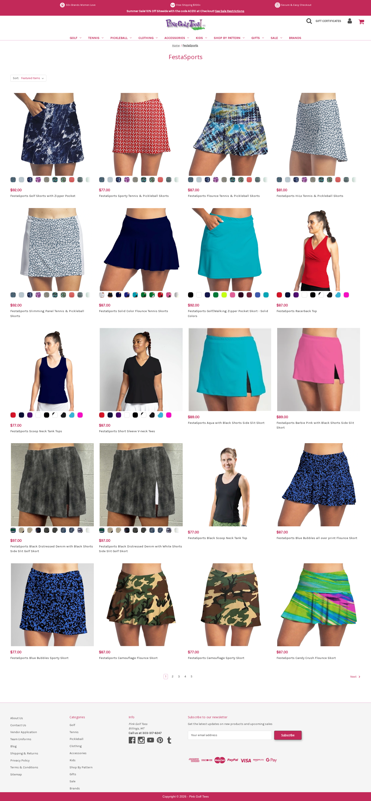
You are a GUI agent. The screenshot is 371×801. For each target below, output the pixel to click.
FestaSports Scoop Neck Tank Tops (36, 431)
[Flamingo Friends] (13, 179)
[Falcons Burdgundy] (249, 295)
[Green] (216, 295)
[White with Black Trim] (321, 295)
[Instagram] (141, 740)
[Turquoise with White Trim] (338, 295)
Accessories (174, 38)
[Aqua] (266, 295)
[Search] (308, 22)
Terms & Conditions (24, 767)
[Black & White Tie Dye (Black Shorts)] (80, 530)
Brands (295, 38)
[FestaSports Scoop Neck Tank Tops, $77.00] (52, 369)
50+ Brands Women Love (81, 4)
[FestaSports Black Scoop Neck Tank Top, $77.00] (230, 484)
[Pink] (346, 295)
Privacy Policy (20, 760)
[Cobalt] (257, 295)
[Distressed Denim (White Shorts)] (72, 530)
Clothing (146, 38)
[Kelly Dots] (88, 179)
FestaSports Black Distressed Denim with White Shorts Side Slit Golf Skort (140, 548)
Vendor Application (23, 732)
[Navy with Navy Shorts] (118, 295)
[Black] (190, 295)
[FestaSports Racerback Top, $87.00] (318, 249)
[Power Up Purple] (63, 179)
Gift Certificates (328, 21)
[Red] (279, 295)
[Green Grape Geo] (80, 179)
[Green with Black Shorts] (143, 295)
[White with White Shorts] (102, 295)
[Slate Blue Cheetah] (21, 179)
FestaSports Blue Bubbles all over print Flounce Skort (317, 538)
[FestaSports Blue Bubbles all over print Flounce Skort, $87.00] (318, 484)
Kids (199, 38)
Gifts (255, 38)
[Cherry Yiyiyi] (72, 179)
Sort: (16, 78)
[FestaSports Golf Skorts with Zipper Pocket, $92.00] (52, 134)
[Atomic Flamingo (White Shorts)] (30, 530)
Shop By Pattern (227, 38)
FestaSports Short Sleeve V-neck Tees (127, 431)
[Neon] (224, 295)
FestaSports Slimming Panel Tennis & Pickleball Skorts (47, 313)
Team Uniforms (20, 739)
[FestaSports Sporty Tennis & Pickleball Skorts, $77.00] (141, 134)
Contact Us (18, 725)
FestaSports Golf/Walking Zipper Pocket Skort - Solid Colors (228, 313)
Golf (73, 38)
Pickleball (119, 38)
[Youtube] (150, 740)
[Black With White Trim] (329, 295)
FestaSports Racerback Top (297, 311)
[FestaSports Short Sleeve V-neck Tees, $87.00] (141, 369)
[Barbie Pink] (232, 295)
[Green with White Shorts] (152, 295)
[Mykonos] (55, 179)
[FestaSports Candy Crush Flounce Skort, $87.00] (318, 604)
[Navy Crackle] (30, 179)
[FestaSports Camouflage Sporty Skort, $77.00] (230, 604)
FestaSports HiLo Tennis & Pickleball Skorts (310, 196)
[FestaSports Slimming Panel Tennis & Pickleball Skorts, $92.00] (52, 249)
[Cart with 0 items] (361, 22)
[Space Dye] (46, 179)
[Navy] (207, 295)
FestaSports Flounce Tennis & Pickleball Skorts (224, 196)
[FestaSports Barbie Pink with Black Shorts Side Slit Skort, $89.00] (318, 369)
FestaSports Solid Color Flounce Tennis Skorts (133, 311)
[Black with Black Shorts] (110, 295)
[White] (199, 295)
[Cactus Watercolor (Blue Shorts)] (88, 530)
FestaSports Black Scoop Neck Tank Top (217, 538)
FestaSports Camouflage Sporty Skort (216, 658)
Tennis (93, 38)
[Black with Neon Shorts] (177, 295)
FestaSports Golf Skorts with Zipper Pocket (42, 196)
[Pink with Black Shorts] (169, 295)
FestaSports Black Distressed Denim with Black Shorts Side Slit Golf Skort (51, 548)
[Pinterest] (160, 740)
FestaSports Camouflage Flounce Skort (128, 658)
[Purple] (296, 295)
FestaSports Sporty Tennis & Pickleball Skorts (134, 196)
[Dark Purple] (241, 295)
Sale (274, 38)
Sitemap (16, 774)
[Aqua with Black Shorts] (135, 295)
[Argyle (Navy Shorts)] (13, 530)
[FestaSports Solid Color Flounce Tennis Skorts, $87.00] (141, 249)
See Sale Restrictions (229, 11)
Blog (13, 746)
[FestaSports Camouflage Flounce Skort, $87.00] (141, 604)
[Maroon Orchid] (38, 179)
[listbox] (33, 78)
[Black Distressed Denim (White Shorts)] (55, 530)
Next (353, 676)
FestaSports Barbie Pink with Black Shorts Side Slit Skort (315, 425)
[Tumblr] (169, 740)
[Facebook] (132, 740)
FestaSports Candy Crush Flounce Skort (306, 658)
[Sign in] (350, 22)
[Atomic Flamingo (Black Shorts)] (21, 530)
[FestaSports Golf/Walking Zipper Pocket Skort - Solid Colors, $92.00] (230, 249)
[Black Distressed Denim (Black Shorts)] (46, 530)
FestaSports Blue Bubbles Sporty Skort (39, 658)
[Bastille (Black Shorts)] (38, 530)
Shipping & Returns (24, 753)
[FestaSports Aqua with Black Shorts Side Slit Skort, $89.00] (230, 369)
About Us (16, 718)
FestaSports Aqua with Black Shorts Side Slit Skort (226, 423)
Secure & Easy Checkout (296, 4)
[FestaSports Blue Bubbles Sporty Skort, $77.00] (52, 604)
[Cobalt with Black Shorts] (127, 295)
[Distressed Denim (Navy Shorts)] (63, 530)
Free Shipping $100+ (188, 4)
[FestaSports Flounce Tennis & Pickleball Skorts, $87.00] (230, 134)
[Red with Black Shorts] (160, 295)
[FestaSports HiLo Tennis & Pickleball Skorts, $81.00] (318, 134)
